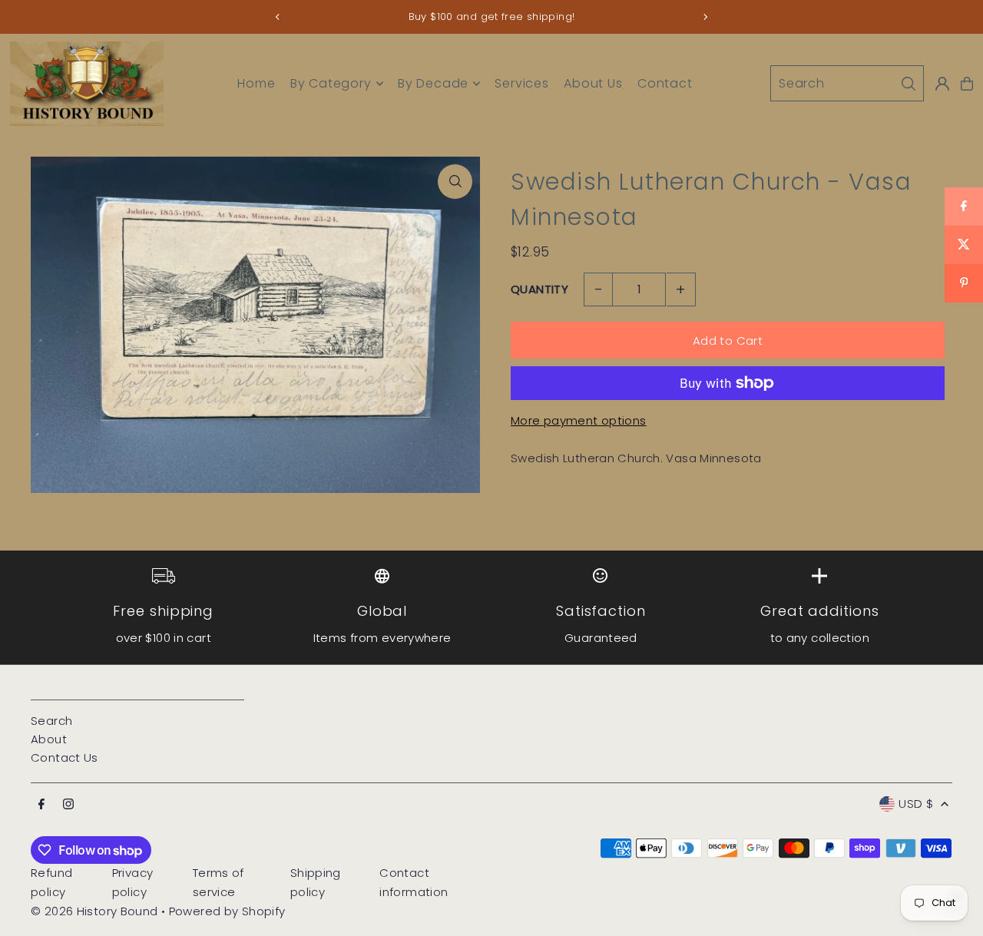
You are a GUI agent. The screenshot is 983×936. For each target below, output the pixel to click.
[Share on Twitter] (964, 245)
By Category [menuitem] (331, 83)
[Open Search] (847, 83)
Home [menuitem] (256, 83)
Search (51, 721)
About (49, 739)
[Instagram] (68, 805)
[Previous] (278, 17)
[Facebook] (41, 805)
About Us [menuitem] (593, 83)
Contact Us (64, 757)
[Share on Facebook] (964, 206)
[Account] (942, 84)
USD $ (916, 803)
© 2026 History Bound (94, 911)
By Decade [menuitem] (433, 83)
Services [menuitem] (521, 83)
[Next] (705, 17)
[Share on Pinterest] (964, 283)
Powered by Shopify (227, 911)
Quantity (539, 289)
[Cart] (967, 84)
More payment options (579, 420)
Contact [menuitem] (665, 83)
